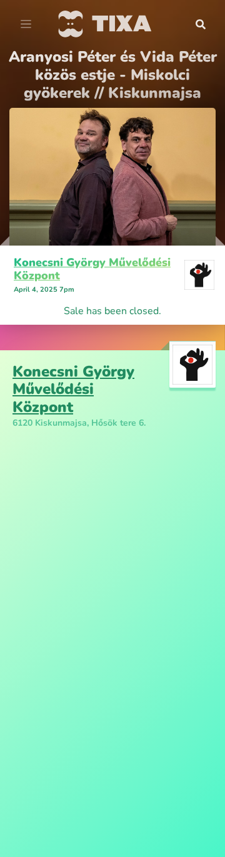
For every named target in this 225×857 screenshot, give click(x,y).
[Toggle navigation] (26, 24)
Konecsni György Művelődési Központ (92, 269)
